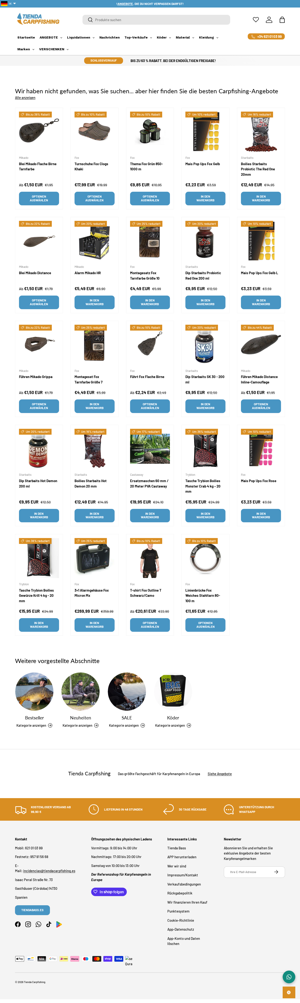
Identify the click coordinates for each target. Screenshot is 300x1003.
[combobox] (156, 20)
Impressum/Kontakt (182, 875)
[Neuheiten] (80, 691)
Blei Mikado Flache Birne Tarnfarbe (37, 166)
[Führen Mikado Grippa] (39, 345)
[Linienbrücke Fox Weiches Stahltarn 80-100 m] (205, 558)
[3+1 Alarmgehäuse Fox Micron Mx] (95, 558)
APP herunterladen (181, 857)
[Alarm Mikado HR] (95, 241)
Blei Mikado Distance (35, 273)
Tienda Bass (176, 848)
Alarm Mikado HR (88, 273)
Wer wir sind (176, 866)
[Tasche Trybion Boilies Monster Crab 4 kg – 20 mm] (205, 449)
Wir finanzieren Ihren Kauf (187, 902)
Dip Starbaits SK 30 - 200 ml (205, 379)
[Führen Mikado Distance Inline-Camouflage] (261, 345)
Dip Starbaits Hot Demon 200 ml (38, 483)
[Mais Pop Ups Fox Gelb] (205, 132)
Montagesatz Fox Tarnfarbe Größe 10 (145, 276)
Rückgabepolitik (179, 893)
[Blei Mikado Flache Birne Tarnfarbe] (39, 132)
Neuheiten (80, 717)
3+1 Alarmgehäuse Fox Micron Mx (92, 592)
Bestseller (34, 717)
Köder (173, 717)
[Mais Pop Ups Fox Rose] (261, 449)
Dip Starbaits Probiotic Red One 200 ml (203, 276)
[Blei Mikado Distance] (39, 241)
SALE (127, 717)
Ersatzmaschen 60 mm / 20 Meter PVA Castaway (149, 483)
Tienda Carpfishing (34, 981)
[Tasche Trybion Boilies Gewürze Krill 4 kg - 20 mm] (39, 558)
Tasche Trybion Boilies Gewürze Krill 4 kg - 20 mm (36, 595)
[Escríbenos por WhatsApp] (289, 977)
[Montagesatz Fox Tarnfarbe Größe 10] (150, 241)
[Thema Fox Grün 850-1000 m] (150, 132)
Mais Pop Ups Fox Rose (258, 481)
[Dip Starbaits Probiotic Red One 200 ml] (205, 241)
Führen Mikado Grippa (35, 377)
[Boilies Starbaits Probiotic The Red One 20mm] (261, 132)
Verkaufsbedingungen (184, 884)
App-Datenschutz (180, 929)
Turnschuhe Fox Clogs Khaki (91, 166)
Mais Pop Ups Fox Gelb (202, 164)
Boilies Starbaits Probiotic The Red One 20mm (258, 169)
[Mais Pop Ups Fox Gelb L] (261, 241)
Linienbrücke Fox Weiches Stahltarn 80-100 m (202, 595)
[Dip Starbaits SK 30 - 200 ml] (205, 345)
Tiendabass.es (32, 910)
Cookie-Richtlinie (180, 920)
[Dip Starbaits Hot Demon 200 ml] (39, 449)
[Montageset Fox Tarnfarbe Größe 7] (95, 345)
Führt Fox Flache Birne (147, 377)
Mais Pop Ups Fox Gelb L (259, 273)
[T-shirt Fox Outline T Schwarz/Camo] (150, 558)
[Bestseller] (34, 691)
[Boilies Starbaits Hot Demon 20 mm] (95, 449)
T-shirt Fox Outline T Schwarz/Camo (145, 592)
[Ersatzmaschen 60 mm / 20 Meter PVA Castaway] (150, 449)
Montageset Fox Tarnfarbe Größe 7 (88, 379)
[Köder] (173, 691)
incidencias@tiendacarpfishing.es (49, 871)
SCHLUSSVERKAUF (103, 60)
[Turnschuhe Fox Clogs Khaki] (95, 132)
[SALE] (127, 691)
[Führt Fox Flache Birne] (150, 345)
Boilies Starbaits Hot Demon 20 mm (91, 483)
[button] (282, 20)
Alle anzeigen (25, 97)
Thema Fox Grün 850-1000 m (146, 166)
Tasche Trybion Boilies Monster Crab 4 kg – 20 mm (203, 486)
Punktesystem (178, 911)
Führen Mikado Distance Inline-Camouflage (259, 379)
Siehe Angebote (220, 774)
